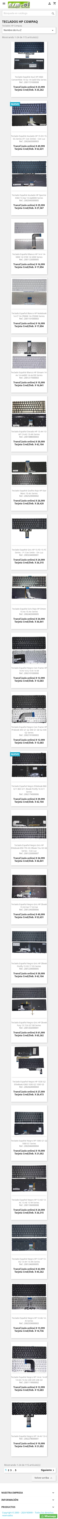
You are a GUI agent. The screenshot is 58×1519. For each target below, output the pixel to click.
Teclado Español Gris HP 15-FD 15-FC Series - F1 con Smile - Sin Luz (29, 552)
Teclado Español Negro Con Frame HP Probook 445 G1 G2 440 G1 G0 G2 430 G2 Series (29, 731)
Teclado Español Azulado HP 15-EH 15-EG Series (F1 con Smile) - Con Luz (29, 138)
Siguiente (48, 1470)
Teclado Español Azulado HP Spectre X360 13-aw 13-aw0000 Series (29, 198)
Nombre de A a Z (29, 30)
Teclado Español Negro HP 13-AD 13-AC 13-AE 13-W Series (29, 1202)
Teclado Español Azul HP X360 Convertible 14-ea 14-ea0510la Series (29, 79)
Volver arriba (43, 1478)
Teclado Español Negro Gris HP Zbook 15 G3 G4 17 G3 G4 (29, 907)
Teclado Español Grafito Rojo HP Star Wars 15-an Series (29, 493)
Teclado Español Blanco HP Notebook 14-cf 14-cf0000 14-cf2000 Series (29, 316)
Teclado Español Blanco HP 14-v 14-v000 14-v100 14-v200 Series (29, 257)
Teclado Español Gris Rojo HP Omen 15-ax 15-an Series (29, 611)
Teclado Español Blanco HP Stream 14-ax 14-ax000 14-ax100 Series (29, 375)
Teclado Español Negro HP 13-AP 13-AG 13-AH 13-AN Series (29, 1261)
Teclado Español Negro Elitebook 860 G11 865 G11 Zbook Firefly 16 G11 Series (29, 790)
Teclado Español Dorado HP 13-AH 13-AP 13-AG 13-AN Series (29, 434)
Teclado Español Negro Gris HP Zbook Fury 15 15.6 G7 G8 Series (29, 1025)
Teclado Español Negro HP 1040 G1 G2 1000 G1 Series (29, 1143)
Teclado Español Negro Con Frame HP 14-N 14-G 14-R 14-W (29, 670)
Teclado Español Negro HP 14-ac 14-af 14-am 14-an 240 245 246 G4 (29, 1379)
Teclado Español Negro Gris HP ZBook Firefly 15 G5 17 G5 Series (29, 966)
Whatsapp (50, 1516)
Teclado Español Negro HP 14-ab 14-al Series (29, 1320)
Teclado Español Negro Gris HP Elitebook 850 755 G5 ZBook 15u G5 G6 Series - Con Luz (29, 849)
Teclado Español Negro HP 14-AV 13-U (29, 1437)
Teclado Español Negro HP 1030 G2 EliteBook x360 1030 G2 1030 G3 (29, 1084)
